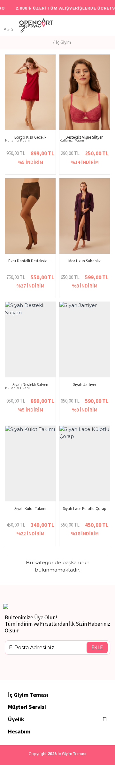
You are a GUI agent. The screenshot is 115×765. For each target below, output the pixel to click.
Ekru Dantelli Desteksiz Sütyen (30, 261)
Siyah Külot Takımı (30, 508)
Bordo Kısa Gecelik (30, 137)
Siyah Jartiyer (84, 384)
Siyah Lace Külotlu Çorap (84, 508)
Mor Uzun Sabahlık (84, 261)
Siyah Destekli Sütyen (30, 384)
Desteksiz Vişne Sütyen (84, 137)
